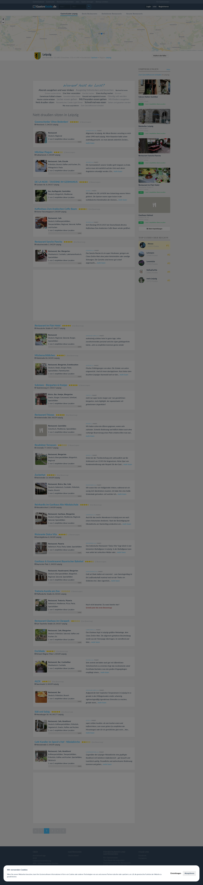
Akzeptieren (189, 873)
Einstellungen (175, 873)
